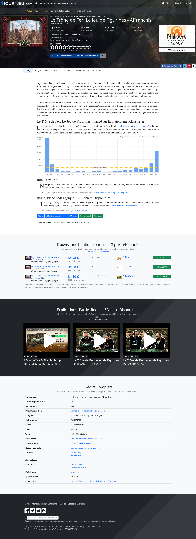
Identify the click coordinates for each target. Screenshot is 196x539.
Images (38, 70)
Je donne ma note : (58, 44)
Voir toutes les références (98, 251)
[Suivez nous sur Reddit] (38, 512)
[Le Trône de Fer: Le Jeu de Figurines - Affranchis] (24, 36)
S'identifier (189, 3)
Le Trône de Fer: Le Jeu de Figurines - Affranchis (100, 20)
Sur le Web (97, 70)
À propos (81, 504)
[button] (163, 3)
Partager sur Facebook (172, 66)
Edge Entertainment (81, 40)
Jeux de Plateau (41, 11)
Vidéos (47, 70)
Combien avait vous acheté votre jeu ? (87, 438)
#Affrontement (85, 216)
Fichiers (57, 70)
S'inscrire (179, 3)
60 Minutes (83, 27)
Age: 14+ (109, 27)
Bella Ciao (127, 276)
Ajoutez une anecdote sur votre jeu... (86, 448)
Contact (27, 504)
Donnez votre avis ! (62, 23)
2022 (52, 23)
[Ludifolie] (119, 268)
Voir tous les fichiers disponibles (125, 205)
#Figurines (98, 216)
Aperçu (28, 70)
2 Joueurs (55, 27)
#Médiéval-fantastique (54, 216)
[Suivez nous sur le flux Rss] (44, 512)
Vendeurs (68, 70)
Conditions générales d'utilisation (62, 504)
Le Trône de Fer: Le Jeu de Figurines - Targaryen (85, 16)
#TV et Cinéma (71, 216)
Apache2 (55, 529)
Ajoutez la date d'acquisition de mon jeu (88, 411)
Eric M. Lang (64, 34)
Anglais (84, 210)
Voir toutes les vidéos (98, 319)
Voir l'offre (162, 258)
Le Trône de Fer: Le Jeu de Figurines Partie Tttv (146, 361)
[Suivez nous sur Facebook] (26, 512)
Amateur (137, 27)
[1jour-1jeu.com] (16, 3)
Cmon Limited (65, 40)
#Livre (40, 216)
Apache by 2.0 (71, 529)
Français (78, 210)
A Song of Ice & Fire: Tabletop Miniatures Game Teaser (42, 361)
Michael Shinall (77, 34)
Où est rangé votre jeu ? (81, 443)
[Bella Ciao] (119, 278)
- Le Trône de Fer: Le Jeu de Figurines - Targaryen (93, 481)
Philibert (126, 257)
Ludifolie (126, 266)
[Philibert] (119, 259)
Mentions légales (39, 504)
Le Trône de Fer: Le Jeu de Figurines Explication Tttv (96, 361)
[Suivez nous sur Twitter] (32, 512)
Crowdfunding (82, 70)
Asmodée (75, 472)
